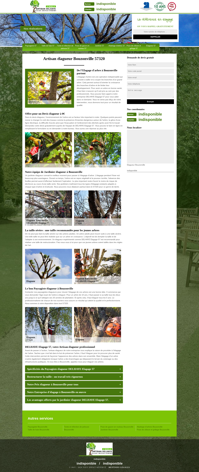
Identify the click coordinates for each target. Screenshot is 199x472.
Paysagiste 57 (30, 46)
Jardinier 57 (99, 46)
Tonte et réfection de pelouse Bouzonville (76, 428)
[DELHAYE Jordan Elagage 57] (43, 7)
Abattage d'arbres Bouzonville (149, 427)
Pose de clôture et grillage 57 (134, 47)
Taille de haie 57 (48, 46)
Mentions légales (119, 467)
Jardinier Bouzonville (109, 430)
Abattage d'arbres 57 (117, 46)
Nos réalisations (33, 28)
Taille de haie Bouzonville (38, 430)
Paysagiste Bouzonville (37, 427)
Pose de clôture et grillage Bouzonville (153, 430)
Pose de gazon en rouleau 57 (82, 47)
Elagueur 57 (151, 46)
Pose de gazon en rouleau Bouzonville (116, 427)
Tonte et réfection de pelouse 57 (65, 47)
